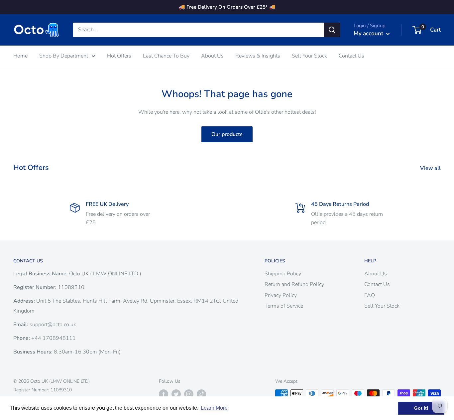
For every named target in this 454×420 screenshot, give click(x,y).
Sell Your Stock (309, 56)
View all (431, 168)
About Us (212, 56)
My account (369, 33)
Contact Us (351, 56)
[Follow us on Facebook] (163, 394)
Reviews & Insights (257, 56)
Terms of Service (284, 306)
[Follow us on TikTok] (201, 394)
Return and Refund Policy (294, 284)
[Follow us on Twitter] (176, 394)
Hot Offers (119, 56)
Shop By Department (63, 56)
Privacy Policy (281, 295)
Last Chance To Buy (166, 56)
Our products (227, 134)
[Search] (332, 30)
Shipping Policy (283, 273)
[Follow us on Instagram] (188, 394)
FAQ (369, 295)
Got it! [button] (421, 408)
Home (20, 56)
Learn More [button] (214, 408)
